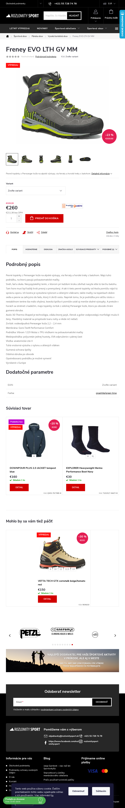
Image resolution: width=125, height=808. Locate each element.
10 (55, 569)
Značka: (112, 232)
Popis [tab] (14, 249)
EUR (110, 3)
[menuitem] (19, 28)
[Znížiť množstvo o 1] (18, 220)
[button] (52, 644)
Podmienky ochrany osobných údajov (23, 771)
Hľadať (74, 15)
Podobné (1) (108, 249)
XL (93, 456)
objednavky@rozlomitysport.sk (64, 736)
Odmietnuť (78, 791)
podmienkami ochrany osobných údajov (60, 709)
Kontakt (12, 781)
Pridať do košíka (47, 218)
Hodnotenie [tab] (31, 249)
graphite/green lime (106, 393)
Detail (19, 487)
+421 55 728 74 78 (93, 736)
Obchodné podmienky (15, 3)
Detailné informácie (100, 173)
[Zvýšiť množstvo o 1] (18, 216)
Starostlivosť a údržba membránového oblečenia (56, 774)
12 (61, 569)
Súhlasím (101, 791)
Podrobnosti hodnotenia (45, 56)
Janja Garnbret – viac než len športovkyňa (57, 767)
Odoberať (102, 702)
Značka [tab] (65, 249)
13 (73, 569)
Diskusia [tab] (48, 249)
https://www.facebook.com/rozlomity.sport (64, 742)
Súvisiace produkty (86, 249)
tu (52, 795)
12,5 (67, 569)
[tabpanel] (34, 456)
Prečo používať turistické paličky (59, 779)
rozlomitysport (91, 741)
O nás (12, 777)
